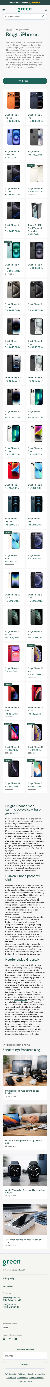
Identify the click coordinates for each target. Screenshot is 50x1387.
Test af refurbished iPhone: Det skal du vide (23, 1241)
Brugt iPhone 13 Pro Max (12, 450)
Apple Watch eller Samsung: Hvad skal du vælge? (25, 1191)
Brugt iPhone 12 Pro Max (12, 520)
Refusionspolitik (11, 1374)
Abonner (25, 1364)
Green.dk (16, 1270)
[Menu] (4, 10)
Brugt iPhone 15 (35, 377)
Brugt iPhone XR (12, 783)
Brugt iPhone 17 (35, 151)
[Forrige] (2, 3)
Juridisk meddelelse (25, 1381)
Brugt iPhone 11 (12, 668)
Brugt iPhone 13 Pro (35, 413)
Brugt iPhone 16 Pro (12, 227)
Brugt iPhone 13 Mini (12, 557)
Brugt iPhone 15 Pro (35, 306)
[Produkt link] (14, 107)
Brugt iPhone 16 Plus (12, 266)
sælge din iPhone (33, 946)
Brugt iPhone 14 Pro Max (12, 342)
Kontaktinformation (36, 1378)
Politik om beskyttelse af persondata (31, 1374)
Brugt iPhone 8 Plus (12, 709)
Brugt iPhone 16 (35, 264)
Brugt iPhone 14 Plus (35, 450)
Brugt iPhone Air (35, 188)
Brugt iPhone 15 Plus (35, 342)
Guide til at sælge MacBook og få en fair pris (24, 1141)
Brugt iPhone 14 (12, 485)
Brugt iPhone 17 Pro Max (12, 116)
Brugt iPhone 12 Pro (35, 520)
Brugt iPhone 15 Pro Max (12, 306)
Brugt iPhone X (35, 783)
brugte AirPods (20, 999)
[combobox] (25, 16)
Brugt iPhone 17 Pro (35, 116)
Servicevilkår (11, 1378)
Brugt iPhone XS (35, 747)
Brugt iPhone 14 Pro (12, 413)
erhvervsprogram (12, 1012)
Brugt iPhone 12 (35, 555)
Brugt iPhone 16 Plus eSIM (12, 153)
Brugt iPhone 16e (13, 377)
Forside (9, 30)
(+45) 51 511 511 (9, 1304)
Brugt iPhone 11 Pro (35, 633)
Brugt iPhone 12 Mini (35, 596)
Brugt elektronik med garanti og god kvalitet (22, 1092)
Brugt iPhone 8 (12, 747)
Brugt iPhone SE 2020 (35, 709)
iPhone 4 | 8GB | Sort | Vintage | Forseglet (35, 228)
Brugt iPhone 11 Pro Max (12, 633)
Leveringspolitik (22, 1378)
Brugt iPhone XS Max (35, 670)
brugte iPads (19, 997)
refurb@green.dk (11, 1306)
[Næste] (48, 3)
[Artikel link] (25, 1077)
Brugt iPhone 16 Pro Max (12, 190)
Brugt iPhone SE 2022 (12, 596)
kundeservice (16, 987)
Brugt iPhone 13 (35, 485)
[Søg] (43, 16)
